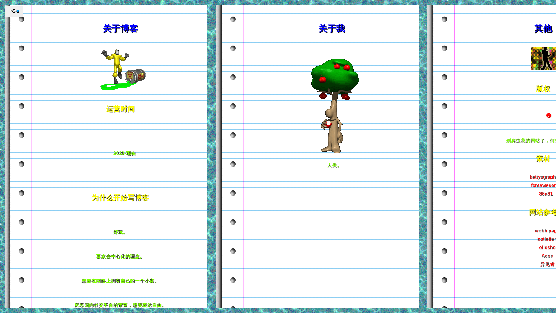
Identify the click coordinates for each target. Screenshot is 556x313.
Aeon (547, 255)
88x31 (546, 193)
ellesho (547, 247)
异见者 (547, 264)
